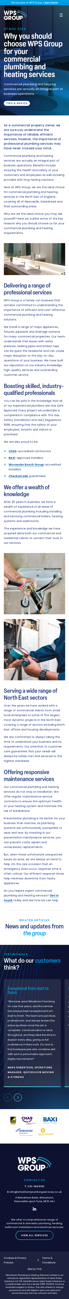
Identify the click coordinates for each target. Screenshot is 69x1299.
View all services (34, 1235)
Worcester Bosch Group (26, 464)
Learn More (51, 2)
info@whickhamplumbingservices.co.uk (36, 1192)
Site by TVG (34, 1269)
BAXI (12, 458)
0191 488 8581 (36, 1186)
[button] (18, 1097)
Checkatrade (18, 476)
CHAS (12, 451)
